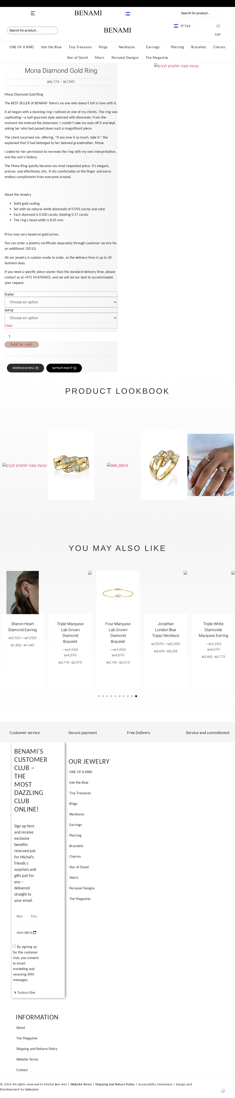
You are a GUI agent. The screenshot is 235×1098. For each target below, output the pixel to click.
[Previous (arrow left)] (5, 543)
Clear (9, 325)
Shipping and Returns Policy (36, 1049)
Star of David (77, 57)
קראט (9, 310)
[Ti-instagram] (209, 25)
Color (9, 294)
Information (37, 1017)
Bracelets (198, 47)
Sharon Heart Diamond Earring (22, 627)
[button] (2, 3)
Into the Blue (51, 47)
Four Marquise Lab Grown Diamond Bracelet (118, 632)
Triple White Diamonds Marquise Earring (213, 629)
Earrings (152, 47)
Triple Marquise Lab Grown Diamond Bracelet (70, 632)
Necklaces (127, 47)
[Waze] (218, 25)
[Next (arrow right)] (230, 543)
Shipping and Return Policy (115, 1084)
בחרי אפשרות (213, 669)
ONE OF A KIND (21, 47)
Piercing (177, 47)
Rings (103, 47)
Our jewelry (89, 761)
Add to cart (22, 344)
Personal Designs (125, 57)
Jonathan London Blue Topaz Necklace (165, 629)
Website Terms (27, 1059)
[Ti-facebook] (200, 25)
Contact (22, 1070)
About (20, 1027)
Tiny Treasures (80, 47)
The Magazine (157, 57)
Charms (219, 47)
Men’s (99, 57)
